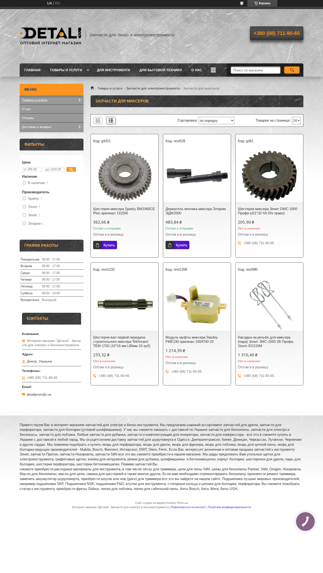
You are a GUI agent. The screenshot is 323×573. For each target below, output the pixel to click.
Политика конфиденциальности (229, 507)
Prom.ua (182, 503)
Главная (32, 70)
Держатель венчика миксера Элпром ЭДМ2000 (196, 211)
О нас (196, 70)
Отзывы (28, 118)
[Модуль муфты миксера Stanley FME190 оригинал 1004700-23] (197, 304)
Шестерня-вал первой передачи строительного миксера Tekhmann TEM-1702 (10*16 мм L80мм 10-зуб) (121, 341)
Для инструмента (113, 70)
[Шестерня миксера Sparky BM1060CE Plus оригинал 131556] (124, 176)
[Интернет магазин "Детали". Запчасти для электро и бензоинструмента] (50, 35)
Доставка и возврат (37, 127)
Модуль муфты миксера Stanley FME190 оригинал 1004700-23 (192, 339)
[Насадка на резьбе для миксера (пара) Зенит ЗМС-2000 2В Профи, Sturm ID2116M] (269, 304)
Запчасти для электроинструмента (153, 88)
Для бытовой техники (161, 70)
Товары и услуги (66, 70)
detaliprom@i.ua (39, 394)
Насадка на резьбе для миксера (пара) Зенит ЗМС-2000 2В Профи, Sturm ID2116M (266, 341)
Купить (109, 245)
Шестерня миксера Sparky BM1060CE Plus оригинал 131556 (124, 211)
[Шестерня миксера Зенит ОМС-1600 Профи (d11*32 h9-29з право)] (269, 176)
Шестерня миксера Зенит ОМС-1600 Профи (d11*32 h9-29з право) (267, 211)
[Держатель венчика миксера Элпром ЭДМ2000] (197, 176)
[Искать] (292, 70)
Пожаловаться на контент (188, 507)
